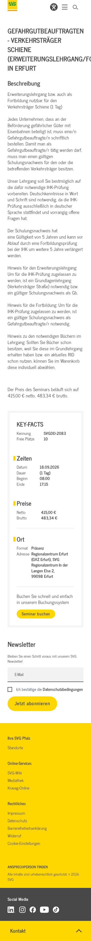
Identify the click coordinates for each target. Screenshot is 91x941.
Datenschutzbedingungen (63, 689)
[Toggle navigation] (64, 7)
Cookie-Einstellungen (24, 843)
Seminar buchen (36, 613)
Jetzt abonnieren (32, 703)
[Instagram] (22, 909)
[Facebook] (33, 909)
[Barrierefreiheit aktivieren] (54, 7)
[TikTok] (56, 909)
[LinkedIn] (11, 909)
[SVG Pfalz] (12, 5)
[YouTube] (44, 909)
